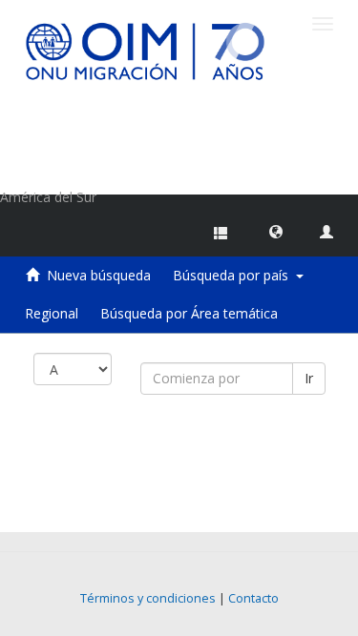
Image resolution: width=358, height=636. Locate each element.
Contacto (253, 598)
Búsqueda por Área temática (189, 313)
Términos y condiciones (148, 598)
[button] (276, 231)
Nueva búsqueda (99, 275)
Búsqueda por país (234, 275)
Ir (309, 378)
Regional (51, 313)
